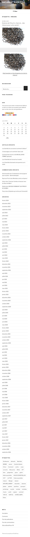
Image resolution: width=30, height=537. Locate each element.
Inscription (5, 513)
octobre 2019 (5, 340)
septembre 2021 (6, 270)
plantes (10, 486)
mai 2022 (4, 252)
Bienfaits (19, 461)
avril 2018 (4, 394)
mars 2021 (5, 288)
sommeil (21, 492)
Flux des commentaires (8, 522)
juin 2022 (4, 249)
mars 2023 (5, 224)
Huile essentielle (7, 475)
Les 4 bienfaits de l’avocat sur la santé (12, 159)
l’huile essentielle (18, 478)
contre (17, 467)
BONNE (5, 464)
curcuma (5, 469)
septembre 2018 (6, 379)
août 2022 (4, 243)
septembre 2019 (6, 343)
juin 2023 (4, 218)
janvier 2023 (5, 230)
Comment (10, 467)
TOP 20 (5, 494)
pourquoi (23, 486)
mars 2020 (5, 325)
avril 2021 (4, 285)
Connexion (5, 516)
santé (9, 492)
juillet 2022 (5, 246)
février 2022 (5, 261)
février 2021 (5, 291)
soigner (15, 492)
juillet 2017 (5, 422)
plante (4, 486)
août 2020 (4, 309)
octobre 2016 (5, 449)
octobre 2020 (5, 303)
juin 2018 (4, 388)
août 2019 (4, 346)
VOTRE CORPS (19, 494)
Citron (4, 467)
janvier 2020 (5, 331)
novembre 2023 (6, 206)
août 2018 (4, 382)
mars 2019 (5, 361)
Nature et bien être (13, 2)
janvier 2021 (5, 294)
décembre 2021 (6, 264)
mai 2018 (4, 391)
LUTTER (9, 478)
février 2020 (5, 328)
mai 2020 (4, 318)
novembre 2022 (6, 234)
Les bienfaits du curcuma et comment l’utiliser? (14, 148)
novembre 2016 (6, 446)
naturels (24, 483)
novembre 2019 (6, 337)
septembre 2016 (6, 452)
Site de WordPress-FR (8, 525)
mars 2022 (5, 258)
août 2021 (4, 273)
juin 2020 (4, 315)
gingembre (10, 472)
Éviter (4, 497)
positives (16, 486)
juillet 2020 (5, 312)
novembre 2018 (6, 373)
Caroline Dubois (18, 464)
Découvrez (12, 469)
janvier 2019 (5, 367)
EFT (23, 469)
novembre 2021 (6, 267)
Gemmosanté (5, 173)
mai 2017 (4, 428)
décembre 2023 (6, 203)
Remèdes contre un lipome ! (20, 178)
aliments (13, 461)
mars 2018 (5, 397)
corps (22, 467)
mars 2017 (5, 434)
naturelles (17, 483)
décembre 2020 (6, 297)
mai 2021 (4, 282)
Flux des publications (7, 519)
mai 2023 (4, 221)
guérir (21, 472)
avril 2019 (4, 358)
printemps (5, 489)
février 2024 (5, 200)
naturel (16, 481)
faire (4, 472)
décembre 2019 (6, 334)
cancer (10, 464)
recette (12, 489)
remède (18, 489)
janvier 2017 (5, 440)
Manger (11, 481)
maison (5, 481)
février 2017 (5, 437)
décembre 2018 (6, 370)
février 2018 (5, 400)
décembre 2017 (6, 406)
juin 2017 (4, 425)
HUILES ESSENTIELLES (20, 475)
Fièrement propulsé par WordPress (10, 533)
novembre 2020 (6, 300)
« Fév (7, 137)
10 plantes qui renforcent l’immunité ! (18, 191)
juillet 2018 (5, 385)
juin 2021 (4, 279)
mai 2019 (4, 355)
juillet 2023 (5, 215)
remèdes (24, 489)
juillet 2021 (5, 276)
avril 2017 (4, 431)
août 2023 (4, 212)
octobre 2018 (5, 376)
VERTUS (11, 494)
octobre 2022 (5, 237)
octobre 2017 (5, 413)
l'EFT (4, 478)
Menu (15, 11)
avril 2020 (4, 321)
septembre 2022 (6, 240)
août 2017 (4, 419)
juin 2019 (4, 352)
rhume (4, 492)
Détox (18, 469)
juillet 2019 (5, 349)
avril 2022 (4, 255)
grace (16, 472)
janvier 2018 (5, 403)
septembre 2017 (6, 416)
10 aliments (6, 461)
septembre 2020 (6, 306)
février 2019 (5, 364)
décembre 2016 (6, 443)
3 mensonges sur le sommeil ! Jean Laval (12, 151)
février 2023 (5, 228)
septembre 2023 (6, 209)
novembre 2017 (6, 409)
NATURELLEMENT (8, 483)
